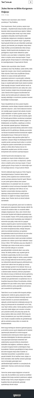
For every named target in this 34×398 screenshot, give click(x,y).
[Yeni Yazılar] (6, 2)
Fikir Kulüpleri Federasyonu (19, 391)
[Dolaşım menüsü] (31, 2)
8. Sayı (7, 15)
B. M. (3, 15)
